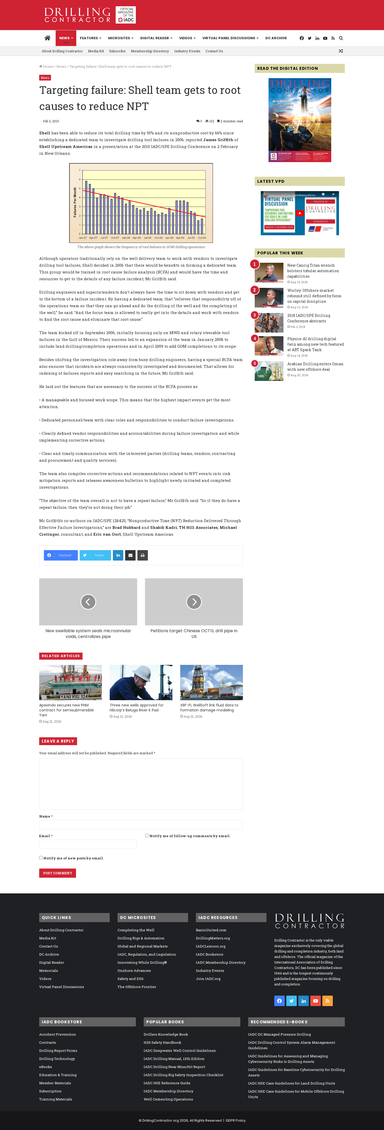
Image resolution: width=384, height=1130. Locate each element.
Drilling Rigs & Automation (141, 938)
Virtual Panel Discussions (228, 38)
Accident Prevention (57, 1034)
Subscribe (117, 51)
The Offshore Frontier (137, 986)
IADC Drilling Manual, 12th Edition (174, 1058)
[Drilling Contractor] (87, 15)
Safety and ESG (130, 978)
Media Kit (96, 51)
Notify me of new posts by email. (73, 858)
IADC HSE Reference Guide (167, 1083)
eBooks (45, 1066)
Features (89, 38)
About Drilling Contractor (62, 51)
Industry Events (187, 51)
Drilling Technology (57, 1058)
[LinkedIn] (118, 555)
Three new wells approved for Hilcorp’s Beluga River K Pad (137, 708)
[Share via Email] (130, 555)
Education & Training (58, 1074)
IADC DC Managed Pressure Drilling (279, 1034)
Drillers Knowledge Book (166, 1034)
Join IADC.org (208, 978)
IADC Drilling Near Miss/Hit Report (174, 1066)
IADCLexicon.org (210, 946)
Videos (185, 38)
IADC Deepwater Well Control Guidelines (180, 1050)
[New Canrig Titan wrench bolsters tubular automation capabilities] (269, 272)
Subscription (50, 1091)
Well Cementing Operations (168, 1099)
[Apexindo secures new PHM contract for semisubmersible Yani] (70, 682)
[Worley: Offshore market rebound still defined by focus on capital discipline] (269, 297)
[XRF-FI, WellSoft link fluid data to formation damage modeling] (211, 682)
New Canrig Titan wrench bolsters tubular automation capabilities (313, 271)
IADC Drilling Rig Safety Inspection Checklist (183, 1074)
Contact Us (214, 51)
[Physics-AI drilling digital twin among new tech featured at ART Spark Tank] (269, 346)
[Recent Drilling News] (300, 160)
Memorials (48, 970)
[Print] (142, 555)
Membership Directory (150, 51)
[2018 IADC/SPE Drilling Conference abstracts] (269, 323)
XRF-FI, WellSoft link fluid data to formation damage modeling (209, 708)
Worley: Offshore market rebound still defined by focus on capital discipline (314, 296)
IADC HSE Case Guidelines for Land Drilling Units (291, 1083)
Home (48, 66)
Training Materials (55, 1099)
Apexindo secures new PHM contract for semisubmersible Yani (66, 710)
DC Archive (276, 38)
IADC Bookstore (209, 954)
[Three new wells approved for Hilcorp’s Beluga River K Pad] (141, 682)
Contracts (47, 1042)
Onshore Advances (134, 970)
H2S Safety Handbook (162, 1042)
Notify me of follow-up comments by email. (189, 836)
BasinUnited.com (211, 930)
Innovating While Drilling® (142, 962)
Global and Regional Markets (143, 946)
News (64, 38)
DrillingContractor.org (160, 1120)
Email (46, 836)
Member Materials (55, 1083)
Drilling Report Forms (58, 1050)
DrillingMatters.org (213, 938)
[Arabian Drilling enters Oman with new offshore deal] (269, 371)
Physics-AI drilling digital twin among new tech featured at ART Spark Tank (315, 344)
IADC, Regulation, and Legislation (147, 954)
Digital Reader (154, 38)
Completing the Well (136, 930)
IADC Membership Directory (221, 962)
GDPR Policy (236, 1120)
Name (46, 816)
